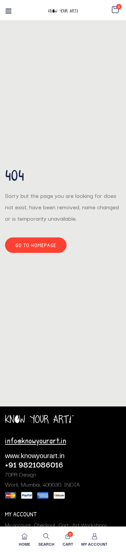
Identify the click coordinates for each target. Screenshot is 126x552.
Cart (64, 524)
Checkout (44, 524)
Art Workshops (89, 524)
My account (18, 524)
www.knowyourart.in (35, 455)
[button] (115, 10)
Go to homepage (35, 245)
